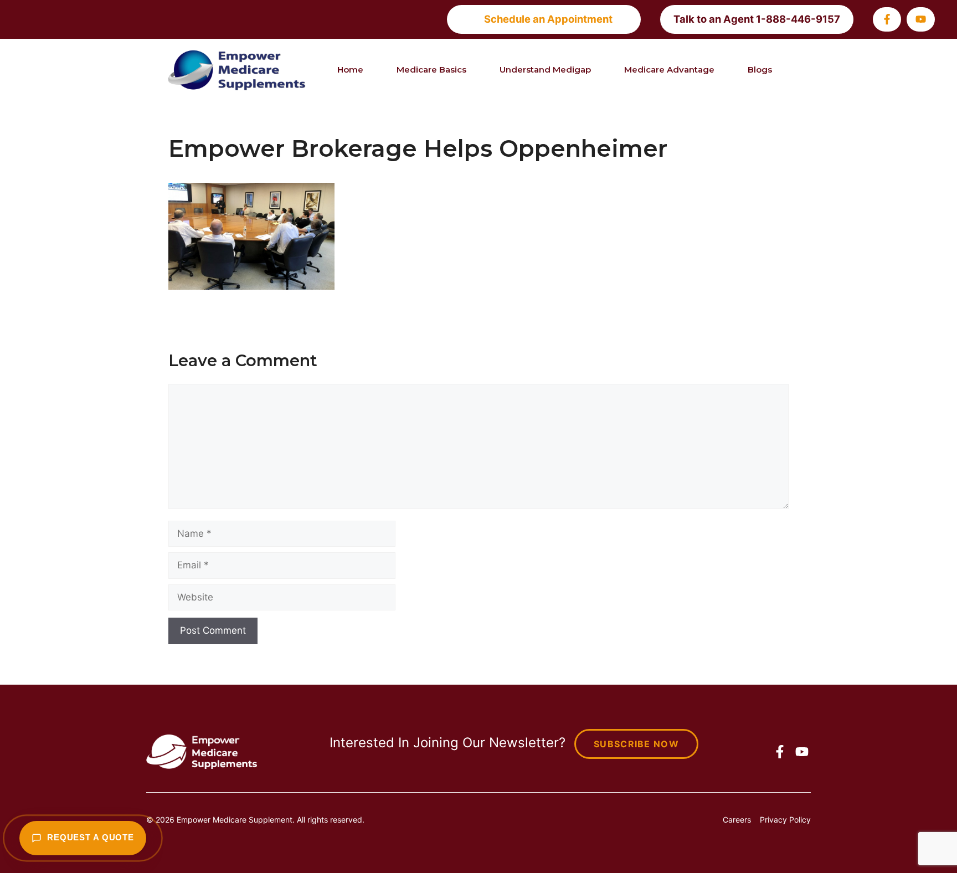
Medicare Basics (431, 69)
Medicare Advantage (669, 69)
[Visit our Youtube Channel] (921, 19)
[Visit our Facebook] (887, 19)
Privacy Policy (785, 819)
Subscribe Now (636, 743)
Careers (737, 819)
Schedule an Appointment (548, 19)
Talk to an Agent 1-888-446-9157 (756, 19)
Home (350, 69)
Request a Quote (90, 837)
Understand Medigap (545, 69)
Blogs (760, 69)
